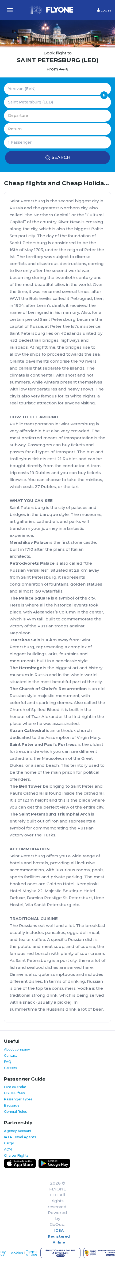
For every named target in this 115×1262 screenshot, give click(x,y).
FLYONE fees (14, 1093)
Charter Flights (16, 1155)
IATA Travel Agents (20, 1137)
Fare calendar (15, 1087)
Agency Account (18, 1131)
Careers (10, 1068)
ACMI (8, 1149)
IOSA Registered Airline (59, 1236)
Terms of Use (31, 1252)
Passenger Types (18, 1099)
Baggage (12, 1105)
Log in (105, 10)
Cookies (16, 1253)
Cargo (9, 1143)
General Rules (15, 1112)
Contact (10, 1055)
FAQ (7, 1062)
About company (17, 1049)
